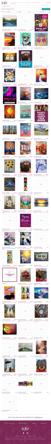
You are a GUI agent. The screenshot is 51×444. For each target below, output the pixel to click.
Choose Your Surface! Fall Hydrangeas (24, 284)
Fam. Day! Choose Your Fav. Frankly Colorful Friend (41, 67)
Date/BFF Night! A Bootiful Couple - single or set (9, 67)
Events (18, 2)
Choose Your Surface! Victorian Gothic (24, 248)
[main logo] (4, 1)
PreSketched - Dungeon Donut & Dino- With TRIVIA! (41, 285)
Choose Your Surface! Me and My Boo (8, 320)
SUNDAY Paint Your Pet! (6, 393)
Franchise (38, 2)
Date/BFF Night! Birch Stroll (22, 357)
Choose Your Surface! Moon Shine (39, 103)
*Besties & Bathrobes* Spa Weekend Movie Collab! (9, 49)
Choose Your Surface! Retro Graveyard (8, 121)
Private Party (23, 423)
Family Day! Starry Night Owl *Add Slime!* (24, 139)
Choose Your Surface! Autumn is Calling (8, 266)
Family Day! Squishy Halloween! (23, 393)
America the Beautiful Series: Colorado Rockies (40, 140)
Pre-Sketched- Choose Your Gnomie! (24, 302)
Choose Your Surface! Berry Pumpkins (24, 30)
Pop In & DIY (28, 2)
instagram (27, 433)
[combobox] (11, 12)
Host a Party (23, 2)
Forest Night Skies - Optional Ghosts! (24, 85)
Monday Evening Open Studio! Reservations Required (25, 230)
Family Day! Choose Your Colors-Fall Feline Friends (9, 303)
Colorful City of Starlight (37, 302)
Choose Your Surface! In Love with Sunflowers (9, 175)
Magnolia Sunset (20, 266)
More (33, 2)
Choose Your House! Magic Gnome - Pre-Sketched (8, 357)
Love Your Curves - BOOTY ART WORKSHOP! (41, 230)
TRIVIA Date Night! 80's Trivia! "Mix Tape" (40, 266)
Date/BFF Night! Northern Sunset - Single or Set (41, 212)
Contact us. (38, 417)
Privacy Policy (20, 436)
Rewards (48, 2)
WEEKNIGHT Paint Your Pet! (38, 248)
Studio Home (13, 2)
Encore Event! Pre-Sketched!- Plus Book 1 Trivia (24, 176)
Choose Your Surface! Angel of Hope (40, 85)
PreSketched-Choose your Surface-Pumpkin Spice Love (41, 321)
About (34, 423)
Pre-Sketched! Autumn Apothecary (24, 157)
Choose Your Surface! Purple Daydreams (40, 175)
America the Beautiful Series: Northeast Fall (41, 157)
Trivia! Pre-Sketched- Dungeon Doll (39, 375)
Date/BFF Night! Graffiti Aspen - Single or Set (9, 139)
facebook (24, 433)
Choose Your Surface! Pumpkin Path (8, 157)
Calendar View (46, 9)
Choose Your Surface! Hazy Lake (7, 30)
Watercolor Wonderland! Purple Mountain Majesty (9, 248)
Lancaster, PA (13, 3)
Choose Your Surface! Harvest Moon (24, 103)
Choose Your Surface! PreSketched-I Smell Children (25, 194)
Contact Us (31, 436)
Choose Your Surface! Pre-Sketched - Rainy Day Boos (9, 375)
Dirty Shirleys (20, 121)
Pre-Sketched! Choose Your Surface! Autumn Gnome (9, 212)
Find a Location (9, 423)
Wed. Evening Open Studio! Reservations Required (24, 375)
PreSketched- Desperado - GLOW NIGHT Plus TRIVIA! (25, 321)
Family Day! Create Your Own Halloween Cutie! (8, 230)
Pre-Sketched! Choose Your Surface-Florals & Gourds (9, 85)
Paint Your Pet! (36, 393)
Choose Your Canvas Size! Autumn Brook (40, 357)
